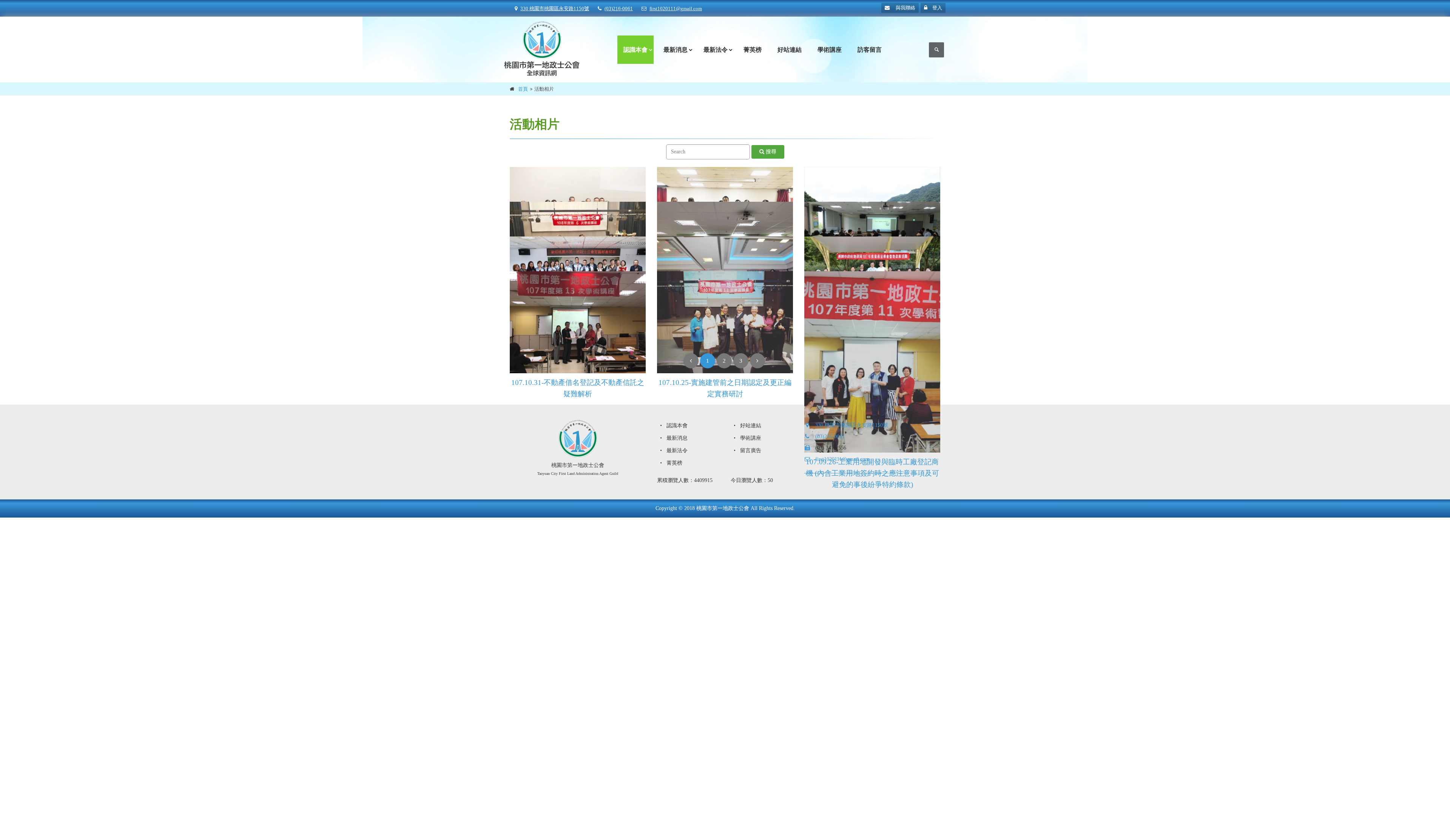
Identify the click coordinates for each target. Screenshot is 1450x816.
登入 (936, 8)
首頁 (523, 89)
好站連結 (789, 49)
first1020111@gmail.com (675, 8)
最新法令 (715, 49)
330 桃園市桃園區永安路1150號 (554, 8)
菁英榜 (753, 49)
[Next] (757, 360)
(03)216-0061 (619, 8)
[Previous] (691, 360)
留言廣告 (750, 450)
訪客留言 (870, 49)
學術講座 (830, 49)
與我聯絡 (905, 8)
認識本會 (635, 49)
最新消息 (675, 49)
